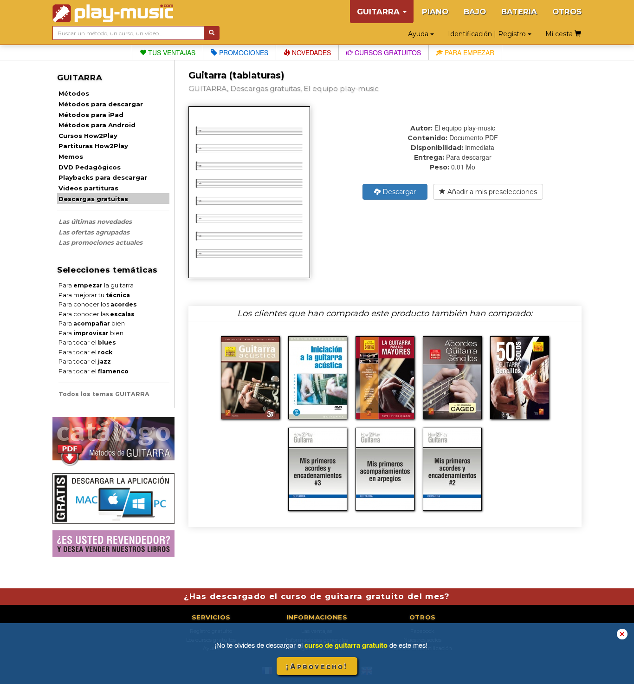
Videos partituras (88, 188)
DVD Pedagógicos (89, 167)
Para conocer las (96, 314)
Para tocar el (87, 342)
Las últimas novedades (95, 221)
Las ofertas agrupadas (93, 232)
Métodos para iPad (90, 114)
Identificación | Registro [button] (488, 34)
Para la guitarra (96, 285)
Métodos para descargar (100, 104)
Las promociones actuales (100, 242)
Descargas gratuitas (93, 198)
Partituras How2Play (93, 146)
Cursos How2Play (87, 135)
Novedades (310, 52)
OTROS (567, 11)
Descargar (398, 192)
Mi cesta (560, 34)
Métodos (73, 93)
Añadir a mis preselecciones (491, 192)
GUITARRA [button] (379, 11)
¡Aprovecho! (317, 666)
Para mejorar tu (94, 295)
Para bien (91, 323)
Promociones (242, 52)
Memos (70, 156)
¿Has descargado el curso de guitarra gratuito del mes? (317, 596)
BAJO (475, 11)
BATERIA (519, 11)
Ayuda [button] (419, 34)
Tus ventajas (170, 52)
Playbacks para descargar (102, 177)
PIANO (435, 11)
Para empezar (468, 52)
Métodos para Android (97, 125)
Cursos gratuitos (387, 52)
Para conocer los (97, 304)
